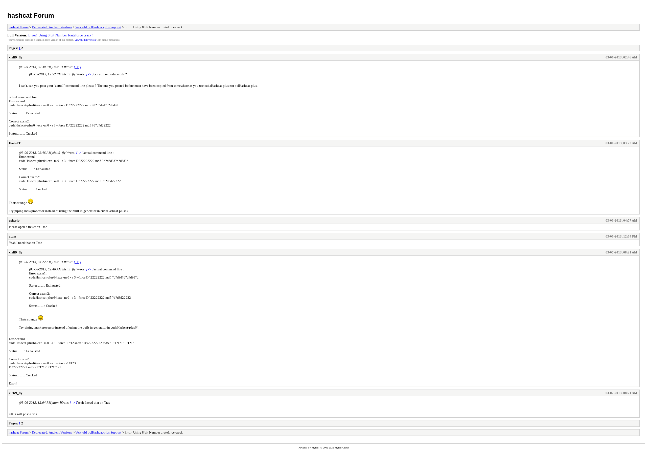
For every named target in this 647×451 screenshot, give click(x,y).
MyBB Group (342, 447)
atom (12, 236)
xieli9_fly (15, 57)
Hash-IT (15, 143)
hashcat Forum (30, 15)
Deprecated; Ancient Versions (52, 27)
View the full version (85, 39)
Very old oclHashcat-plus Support (98, 27)
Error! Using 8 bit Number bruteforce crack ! (61, 35)
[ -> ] (77, 67)
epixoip (14, 220)
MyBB (315, 447)
